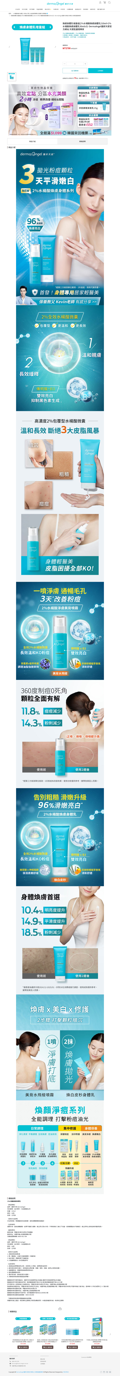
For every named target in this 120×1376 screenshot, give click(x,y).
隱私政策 (42, 1359)
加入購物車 (74, 71)
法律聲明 (42, 1364)
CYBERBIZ (66, 1372)
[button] (55, 47)
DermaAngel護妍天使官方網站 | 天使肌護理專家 (29, 1372)
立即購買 (100, 71)
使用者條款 (43, 1361)
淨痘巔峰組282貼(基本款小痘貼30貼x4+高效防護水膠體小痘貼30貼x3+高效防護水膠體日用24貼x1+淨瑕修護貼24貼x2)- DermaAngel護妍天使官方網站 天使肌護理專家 (23, 1340)
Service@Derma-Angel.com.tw (20, 1363)
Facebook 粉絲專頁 (86, 1357)
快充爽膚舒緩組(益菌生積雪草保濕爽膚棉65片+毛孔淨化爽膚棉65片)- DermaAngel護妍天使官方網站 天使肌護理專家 (72, 1340)
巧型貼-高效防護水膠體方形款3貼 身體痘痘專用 (96, 1340)
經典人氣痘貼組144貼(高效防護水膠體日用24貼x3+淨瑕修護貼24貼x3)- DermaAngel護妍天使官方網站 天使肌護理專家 (48, 1340)
